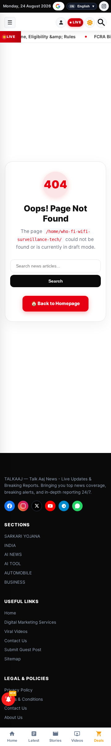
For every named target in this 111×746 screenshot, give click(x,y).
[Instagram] (104, 6)
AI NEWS (13, 554)
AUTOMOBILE (18, 572)
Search (55, 281)
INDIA (10, 545)
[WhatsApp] (77, 505)
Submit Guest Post (22, 649)
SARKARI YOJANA (22, 535)
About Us (13, 717)
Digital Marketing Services (30, 622)
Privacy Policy (18, 689)
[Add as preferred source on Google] (58, 6)
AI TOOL (12, 563)
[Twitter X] (36, 505)
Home (10, 612)
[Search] (101, 22)
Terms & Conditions (23, 698)
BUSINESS (14, 581)
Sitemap (12, 658)
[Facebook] (9, 505)
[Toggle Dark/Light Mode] (89, 22)
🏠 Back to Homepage (55, 303)
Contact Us (15, 640)
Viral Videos (15, 631)
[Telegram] (64, 505)
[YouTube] (50, 505)
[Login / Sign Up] (61, 22)
